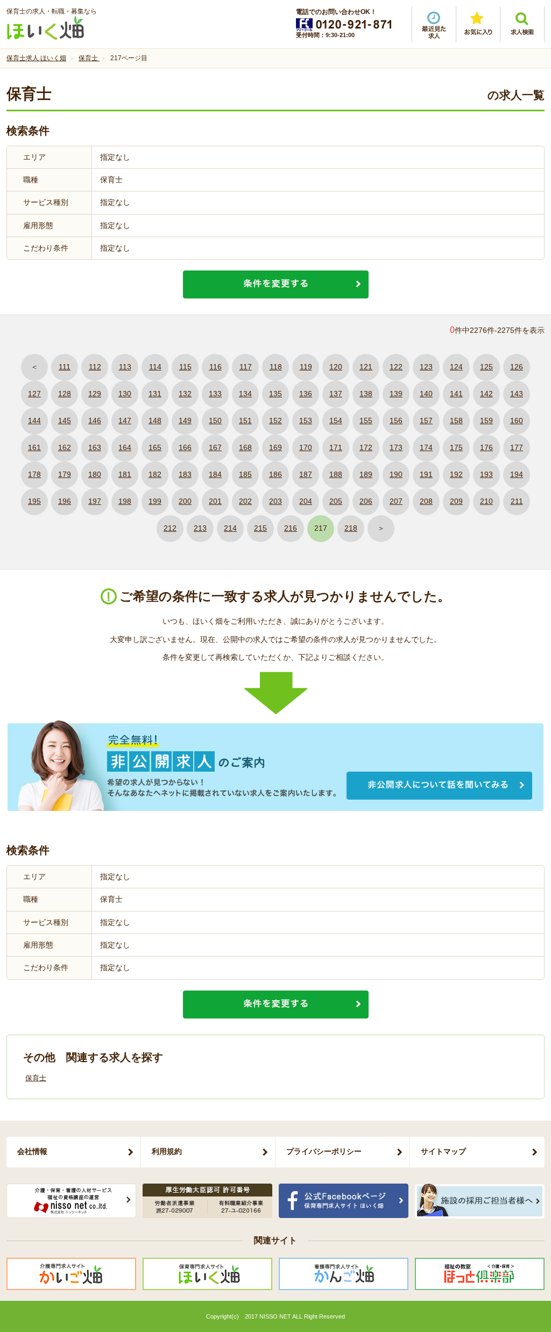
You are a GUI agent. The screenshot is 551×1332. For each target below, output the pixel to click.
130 (124, 393)
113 (125, 366)
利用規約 (167, 1151)
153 (305, 420)
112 (95, 366)
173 (396, 447)
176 (486, 447)
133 (215, 393)
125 (486, 366)
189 (365, 474)
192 (456, 474)
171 (335, 447)
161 (34, 447)
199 (155, 501)
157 (426, 420)
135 (275, 393)
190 (396, 474)
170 (305, 447)
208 (426, 501)
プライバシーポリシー (324, 1151)
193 (486, 474)
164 (124, 447)
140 (426, 393)
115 (185, 366)
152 (275, 420)
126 (516, 366)
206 (365, 501)
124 (456, 366)
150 (215, 420)
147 (124, 420)
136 (305, 393)
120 (335, 366)
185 (245, 474)
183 (185, 474)
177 (516, 447)
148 (155, 420)
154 (335, 420)
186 (275, 474)
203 (275, 501)
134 (245, 393)
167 (215, 447)
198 (124, 501)
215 (260, 528)
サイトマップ (443, 1151)
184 (215, 474)
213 (200, 528)
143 (516, 393)
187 (305, 474)
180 (94, 474)
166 (185, 447)
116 (215, 366)
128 (64, 393)
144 (34, 420)
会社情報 (32, 1151)
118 (276, 366)
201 (215, 501)
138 (365, 393)
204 (305, 501)
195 (34, 501)
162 (64, 447)
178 (34, 474)
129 (94, 393)
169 (275, 447)
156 (396, 420)
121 (365, 366)
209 (456, 501)
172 (365, 447)
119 (306, 366)
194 (516, 474)
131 (155, 393)
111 (64, 366)
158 (456, 420)
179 (64, 474)
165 (155, 447)
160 (516, 420)
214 (230, 528)
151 (245, 420)
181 (124, 474)
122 (396, 366)
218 (350, 528)
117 (245, 366)
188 (335, 474)
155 (365, 420)
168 (245, 447)
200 (185, 501)
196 (64, 501)
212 (170, 528)
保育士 (35, 1078)
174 (426, 447)
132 (185, 393)
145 (64, 420)
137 (335, 393)
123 (426, 366)
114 (155, 366)
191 (426, 474)
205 (335, 501)
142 (486, 393)
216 (290, 528)
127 (34, 393)
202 (245, 501)
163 (94, 447)
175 (456, 447)
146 (94, 420)
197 (94, 501)
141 (456, 393)
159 (486, 420)
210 (486, 501)
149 (185, 420)
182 (155, 474)
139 (396, 393)
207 (396, 501)
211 (517, 501)
